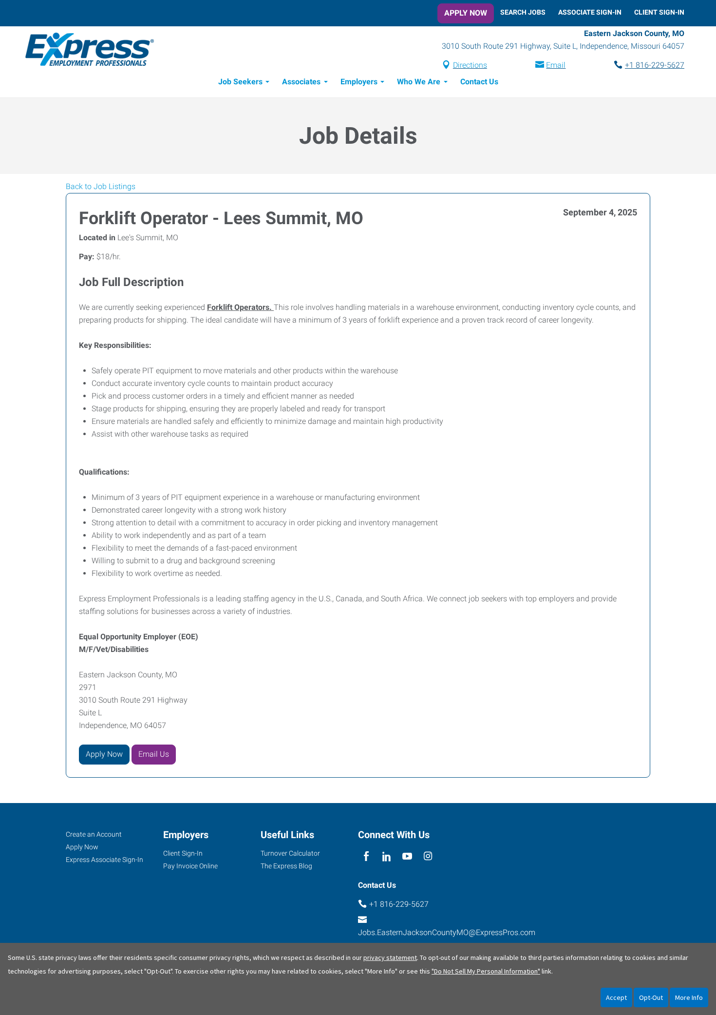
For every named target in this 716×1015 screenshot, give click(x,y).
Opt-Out (651, 997)
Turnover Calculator (290, 853)
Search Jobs (523, 12)
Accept (616, 997)
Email (555, 65)
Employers (358, 81)
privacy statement (390, 957)
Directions (470, 65)
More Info (689, 997)
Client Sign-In (659, 12)
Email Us (153, 754)
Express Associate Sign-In (104, 859)
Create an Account (94, 834)
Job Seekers (240, 81)
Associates (301, 81)
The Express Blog (286, 866)
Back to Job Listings (100, 186)
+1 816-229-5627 (654, 65)
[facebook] (366, 856)
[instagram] (428, 856)
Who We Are (418, 81)
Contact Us (479, 81)
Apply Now (465, 13)
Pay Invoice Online (190, 866)
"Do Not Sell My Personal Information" (486, 971)
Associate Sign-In (590, 12)
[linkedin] (386, 856)
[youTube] (407, 856)
